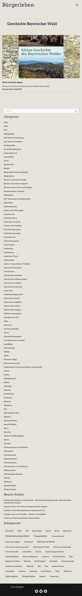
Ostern (7, 371)
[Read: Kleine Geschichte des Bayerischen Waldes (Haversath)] (41, 56)
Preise (6, 375)
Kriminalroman (59, 557)
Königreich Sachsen (12, 561)
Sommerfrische (10, 421)
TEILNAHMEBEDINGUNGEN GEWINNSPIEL (59, 587)
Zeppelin (42, 576)
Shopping (8, 405)
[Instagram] (41, 591)
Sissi (46, 566)
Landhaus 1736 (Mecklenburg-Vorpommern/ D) (24, 510)
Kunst (6, 333)
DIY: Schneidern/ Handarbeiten (17, 199)
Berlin (57, 531)
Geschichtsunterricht (13, 287)
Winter (7, 478)
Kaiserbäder (27, 552)
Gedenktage (9, 260)
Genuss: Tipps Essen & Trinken (17, 264)
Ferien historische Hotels (18, 536)
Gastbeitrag (9, 252)
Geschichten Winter (12, 283)
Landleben (8, 344)
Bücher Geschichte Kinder (15, 180)
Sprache (7, 432)
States (6, 440)
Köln (71, 557)
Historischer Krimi (12, 306)
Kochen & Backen (11, 329)
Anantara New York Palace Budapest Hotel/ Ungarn (26, 507)
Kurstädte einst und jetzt (14, 340)
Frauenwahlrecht (57, 536)
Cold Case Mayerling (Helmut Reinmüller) (22, 518)
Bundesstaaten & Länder (14, 191)
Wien (57, 571)
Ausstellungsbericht (12, 149)
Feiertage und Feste (12, 222)
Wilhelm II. (68, 571)
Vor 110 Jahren (46, 571)
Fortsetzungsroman (12, 229)
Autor (6, 161)
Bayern (48, 531)
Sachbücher (9, 394)
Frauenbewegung (11, 241)
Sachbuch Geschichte (13, 566)
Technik (7, 443)
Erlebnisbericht (10, 207)
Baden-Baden (37, 531)
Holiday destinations (12, 314)
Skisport (7, 417)
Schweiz (7, 401)
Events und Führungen (13, 210)
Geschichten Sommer (13, 275)
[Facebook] (36, 591)
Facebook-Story (10, 218)
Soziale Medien (10, 424)
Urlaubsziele (10, 571)
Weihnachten (10, 470)
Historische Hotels (46, 541)
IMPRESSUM (27, 587)
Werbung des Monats (13, 474)
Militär (7, 352)
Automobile (9, 157)
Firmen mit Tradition (13, 226)
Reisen (7, 382)
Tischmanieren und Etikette (16, 447)
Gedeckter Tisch (11, 256)
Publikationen (10, 379)
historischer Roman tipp (62, 547)
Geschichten (9, 272)
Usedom (22, 571)
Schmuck (8, 398)
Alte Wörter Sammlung (14, 138)
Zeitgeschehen (10, 486)
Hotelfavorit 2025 (11, 317)
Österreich (54, 576)
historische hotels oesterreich (17, 547)
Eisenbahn (8, 203)
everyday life (9, 214)
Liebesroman (9, 348)
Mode (6, 356)
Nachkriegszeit (39, 561)
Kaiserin (38, 552)
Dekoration (8, 195)
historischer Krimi (41, 547)
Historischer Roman (12, 310)
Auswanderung (10, 153)
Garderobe (8, 249)
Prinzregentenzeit (67, 561)
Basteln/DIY (9, 164)
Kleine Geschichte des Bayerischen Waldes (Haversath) (25, 86)
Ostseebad (53, 561)
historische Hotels (11, 298)
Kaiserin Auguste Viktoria (54, 552)
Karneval (8, 325)
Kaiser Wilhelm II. (30, 557)
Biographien (9, 176)
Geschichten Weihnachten (15, 279)
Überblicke (8, 451)
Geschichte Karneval (13, 268)
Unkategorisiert (10, 459)
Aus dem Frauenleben (13, 142)
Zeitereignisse (12, 576)
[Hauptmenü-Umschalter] (77, 5)
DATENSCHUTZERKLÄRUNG (39, 587)
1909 (6, 126)
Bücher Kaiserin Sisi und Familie (18, 187)
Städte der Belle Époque (14, 436)
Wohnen (8, 482)
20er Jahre (9, 531)
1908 (6, 122)
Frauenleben (9, 245)
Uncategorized (10, 455)
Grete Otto (8, 291)
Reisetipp (8, 386)
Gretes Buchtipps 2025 (13, 294)
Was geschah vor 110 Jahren (16, 466)
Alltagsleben (9, 134)
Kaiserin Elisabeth (12, 557)
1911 (5, 130)
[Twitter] (45, 591)
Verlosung (33, 571)
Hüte (6, 321)
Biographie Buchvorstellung (16, 172)
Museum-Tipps (10, 359)
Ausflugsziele (9, 145)
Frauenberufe (10, 237)
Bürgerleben (18, 5)
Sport (6, 428)
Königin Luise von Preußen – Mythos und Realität (25, 514)
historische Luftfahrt (13, 302)
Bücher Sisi (67, 531)
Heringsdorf (28, 542)
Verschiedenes (10, 463)
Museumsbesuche (12, 363)
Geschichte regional (12, 542)
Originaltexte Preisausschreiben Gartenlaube (23, 367)
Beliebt (7, 168)
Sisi (5, 409)
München (27, 561)
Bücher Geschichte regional (12, 82)
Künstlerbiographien (13, 336)
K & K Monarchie (12, 552)
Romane (7, 390)
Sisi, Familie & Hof (11, 413)
